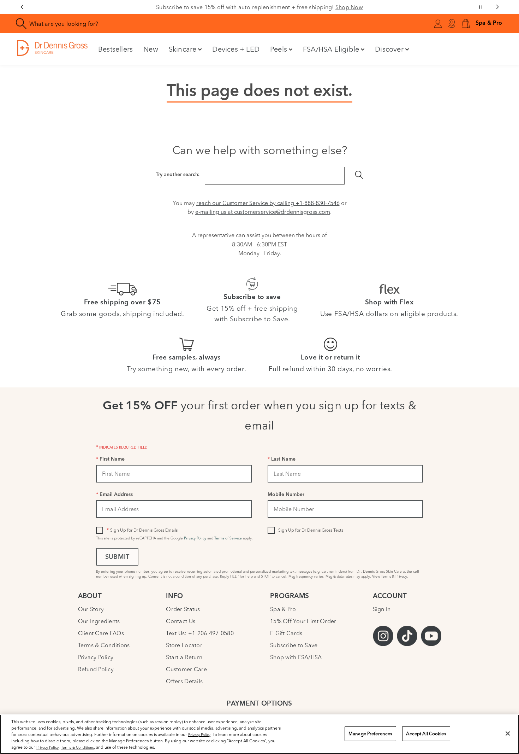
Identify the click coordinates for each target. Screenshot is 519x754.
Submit (117, 557)
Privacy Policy (195, 538)
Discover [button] (389, 49)
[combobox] (149, 24)
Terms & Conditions (104, 645)
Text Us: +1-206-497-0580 (199, 633)
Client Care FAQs (101, 633)
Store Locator (184, 645)
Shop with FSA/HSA (296, 657)
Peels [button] (278, 49)
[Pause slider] (481, 7)
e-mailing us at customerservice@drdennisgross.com (262, 211)
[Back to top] (506, 696)
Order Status (183, 609)
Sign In (382, 609)
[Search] (21, 23)
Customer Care (186, 669)
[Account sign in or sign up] (438, 24)
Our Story (91, 609)
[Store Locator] (451, 23)
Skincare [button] (183, 49)
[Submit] (359, 176)
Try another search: (177, 174)
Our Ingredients (99, 621)
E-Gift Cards (286, 633)
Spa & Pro (283, 609)
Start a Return (184, 657)
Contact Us (180, 621)
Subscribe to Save (294, 645)
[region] (259, 734)
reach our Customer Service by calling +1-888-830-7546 (268, 202)
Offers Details (184, 681)
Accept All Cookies (426, 733)
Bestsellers (115, 49)
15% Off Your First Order (303, 621)
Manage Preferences (370, 733)
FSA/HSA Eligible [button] (331, 49)
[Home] (52, 48)
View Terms (381, 576)
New (150, 49)
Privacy (401, 576)
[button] (465, 24)
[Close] (507, 733)
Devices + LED (236, 49)
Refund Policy (96, 669)
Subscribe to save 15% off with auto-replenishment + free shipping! (259, 7)
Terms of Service (228, 538)
